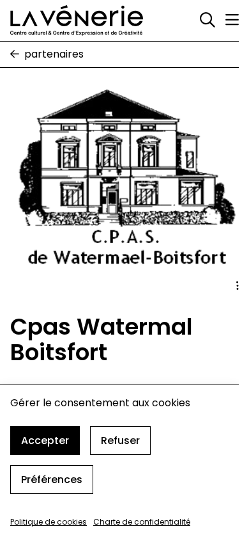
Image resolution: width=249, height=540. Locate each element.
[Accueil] (76, 20)
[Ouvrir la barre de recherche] (207, 20)
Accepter (45, 440)
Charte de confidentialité (141, 521)
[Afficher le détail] (237, 286)
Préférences (51, 479)
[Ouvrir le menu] (232, 20)
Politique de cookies (48, 521)
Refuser (120, 440)
